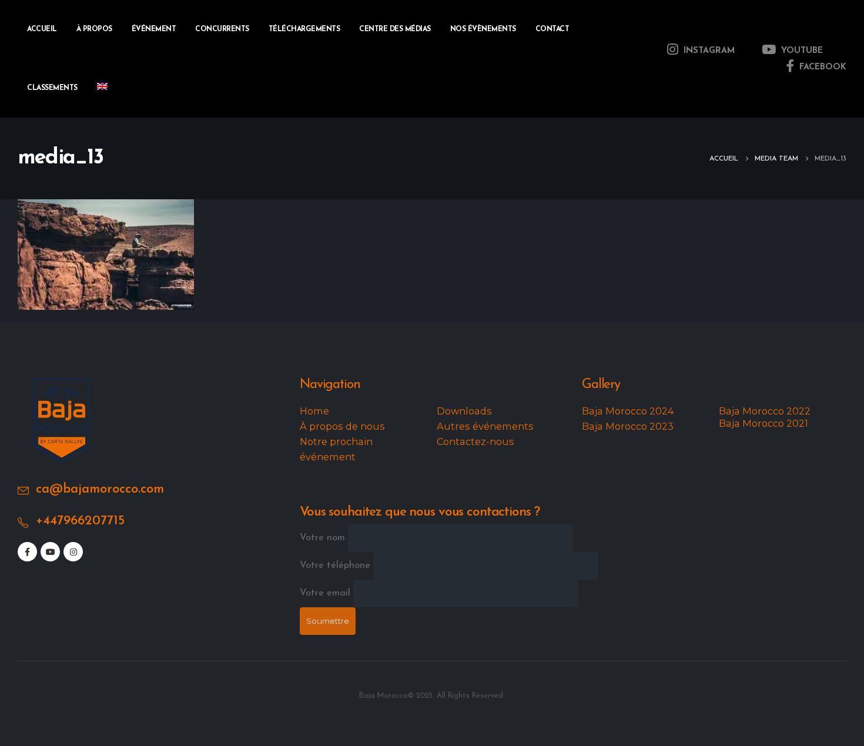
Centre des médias (395, 29)
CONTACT (552, 29)
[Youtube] (50, 551)
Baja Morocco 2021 (763, 423)
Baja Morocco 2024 (628, 411)
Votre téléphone (336, 565)
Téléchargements (304, 29)
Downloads (464, 411)
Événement (154, 29)
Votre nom (324, 538)
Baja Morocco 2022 (765, 411)
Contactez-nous (475, 441)
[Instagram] (73, 551)
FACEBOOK (821, 67)
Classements (52, 88)
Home (314, 411)
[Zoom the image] (62, 385)
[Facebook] (27, 551)
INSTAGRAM (708, 50)
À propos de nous (342, 426)
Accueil (42, 29)
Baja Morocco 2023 (628, 426)
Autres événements (485, 426)
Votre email (326, 593)
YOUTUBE (800, 50)
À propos (94, 29)
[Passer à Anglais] (102, 88)
